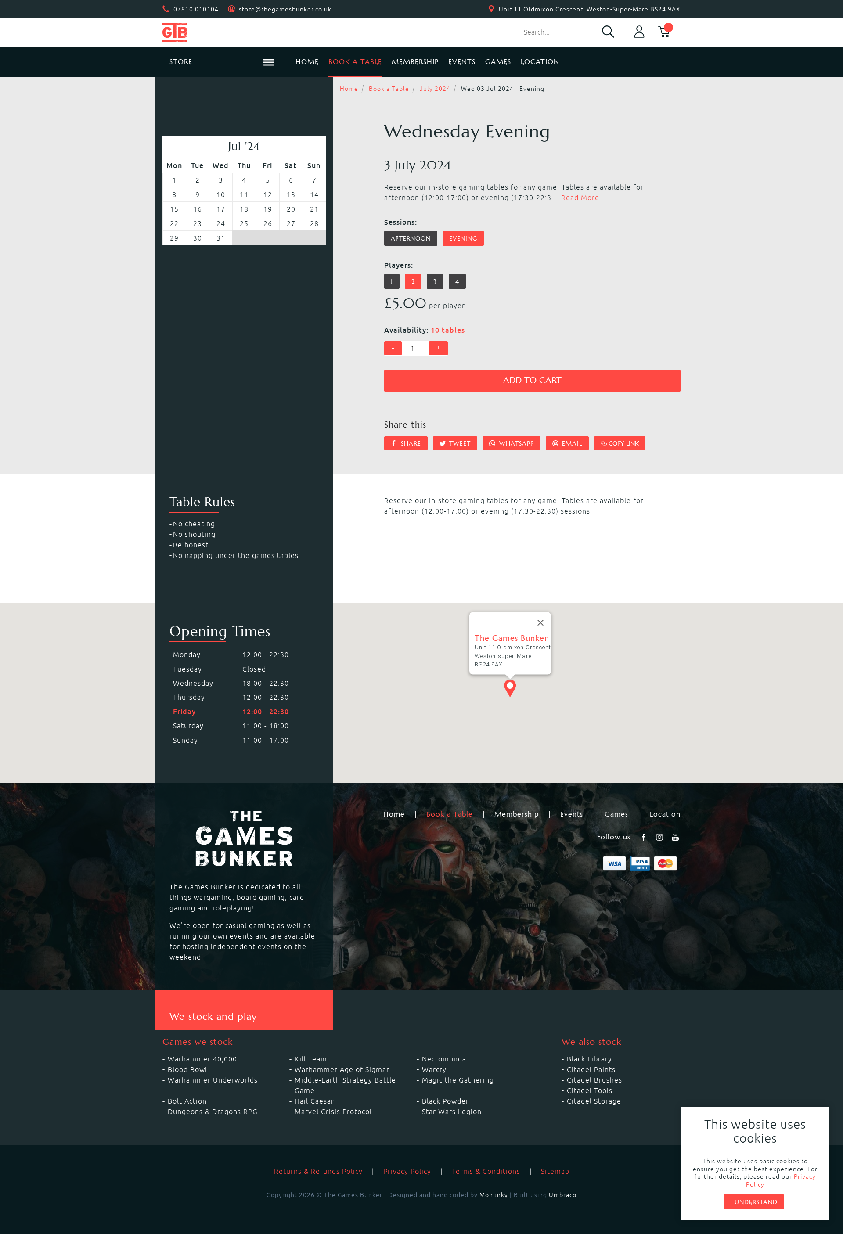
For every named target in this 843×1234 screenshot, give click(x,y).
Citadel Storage (594, 1101)
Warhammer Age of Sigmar (342, 1069)
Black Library (589, 1059)
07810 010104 (196, 9)
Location (540, 61)
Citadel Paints (591, 1069)
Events (462, 61)
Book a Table (355, 61)
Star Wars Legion (452, 1111)
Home (307, 61)
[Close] (540, 622)
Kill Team (311, 1059)
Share (410, 443)
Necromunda (444, 1059)
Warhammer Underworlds (213, 1080)
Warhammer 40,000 (202, 1059)
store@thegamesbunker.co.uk (285, 9)
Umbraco (562, 1194)
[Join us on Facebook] (644, 837)
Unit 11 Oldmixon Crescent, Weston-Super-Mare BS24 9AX (590, 9)
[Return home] (221, 32)
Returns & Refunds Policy (318, 1171)
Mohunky (493, 1194)
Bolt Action (187, 1101)
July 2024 (435, 88)
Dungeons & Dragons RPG (213, 1111)
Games (498, 61)
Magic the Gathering (458, 1080)
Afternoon (411, 238)
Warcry (434, 1069)
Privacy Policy (407, 1171)
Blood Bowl (187, 1069)
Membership (415, 61)
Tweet (459, 443)
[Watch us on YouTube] (676, 837)
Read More (580, 197)
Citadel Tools (589, 1090)
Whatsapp (515, 443)
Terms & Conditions (486, 1171)
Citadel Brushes (594, 1080)
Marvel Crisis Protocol (333, 1111)
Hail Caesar (314, 1101)
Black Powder (445, 1101)
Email (571, 443)
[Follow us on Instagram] (660, 837)
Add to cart (532, 380)
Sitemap (555, 1171)
